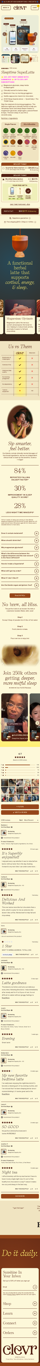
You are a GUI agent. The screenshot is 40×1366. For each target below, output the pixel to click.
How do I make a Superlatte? (12, 564)
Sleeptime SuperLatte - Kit (16, 885)
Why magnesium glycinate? (12, 547)
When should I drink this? (11, 540)
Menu (5, 9)
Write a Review (21, 813)
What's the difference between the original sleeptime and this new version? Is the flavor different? (17, 556)
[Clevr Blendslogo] (20, 9)
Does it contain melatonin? (12, 533)
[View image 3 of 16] (15, 58)
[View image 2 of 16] (5, 58)
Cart (36, 8)
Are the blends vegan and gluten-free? (16, 585)
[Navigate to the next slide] (37, 723)
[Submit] (35, 1287)
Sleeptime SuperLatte (14, 833)
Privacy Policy (11, 1294)
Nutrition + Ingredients (9, 118)
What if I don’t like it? (10, 578)
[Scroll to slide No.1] (18, 339)
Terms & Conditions (19, 1359)
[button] (20, 765)
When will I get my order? (11, 571)
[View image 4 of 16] (24, 58)
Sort (21, 820)
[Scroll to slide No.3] (22, 339)
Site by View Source (29, 1359)
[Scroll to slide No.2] (20, 339)
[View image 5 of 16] (34, 58)
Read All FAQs (20, 595)
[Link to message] (20, 2)
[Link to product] (14, 717)
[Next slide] (35, 34)
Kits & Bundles (29, 124)
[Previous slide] (4, 34)
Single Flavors (10, 124)
